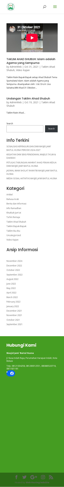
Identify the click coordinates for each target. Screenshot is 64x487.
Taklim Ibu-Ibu (13, 230)
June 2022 (11, 283)
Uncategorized (13, 235)
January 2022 (12, 306)
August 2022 (12, 279)
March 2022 (12, 297)
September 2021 (14, 324)
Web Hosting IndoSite (37, 482)
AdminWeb (16, 66)
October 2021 (13, 319)
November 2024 (14, 261)
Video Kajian (23, 70)
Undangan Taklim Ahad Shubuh (28, 98)
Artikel (9, 194)
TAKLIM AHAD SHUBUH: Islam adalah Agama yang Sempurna (30, 61)
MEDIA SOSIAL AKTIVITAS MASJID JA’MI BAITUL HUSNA (31, 178)
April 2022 (11, 292)
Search (9, 123)
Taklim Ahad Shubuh (16, 221)
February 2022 (13, 301)
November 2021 (14, 315)
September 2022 (14, 274)
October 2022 (13, 270)
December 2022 (14, 265)
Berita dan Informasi (16, 203)
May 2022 (11, 288)
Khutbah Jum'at (13, 212)
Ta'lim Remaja (13, 217)
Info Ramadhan (13, 208)
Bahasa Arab (12, 199)
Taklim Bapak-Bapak (16, 226)
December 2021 (14, 310)
